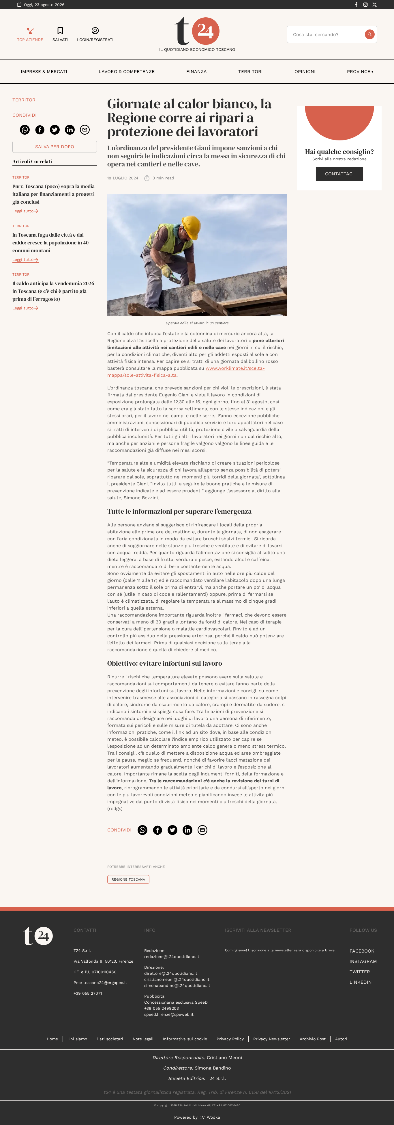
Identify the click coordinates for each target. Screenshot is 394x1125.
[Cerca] (370, 34)
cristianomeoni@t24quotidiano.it (176, 979)
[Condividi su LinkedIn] (70, 129)
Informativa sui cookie (185, 1039)
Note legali (143, 1039)
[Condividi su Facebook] (40, 129)
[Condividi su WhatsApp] (25, 129)
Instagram (363, 961)
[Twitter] (374, 4)
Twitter (360, 971)
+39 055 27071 (88, 993)
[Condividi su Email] (85, 129)
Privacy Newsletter (271, 1039)
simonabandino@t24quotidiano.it (177, 985)
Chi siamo (77, 1039)
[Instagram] (365, 4)
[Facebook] (356, 4)
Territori (250, 71)
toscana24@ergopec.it (105, 982)
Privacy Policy (230, 1039)
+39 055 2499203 (161, 1008)
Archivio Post (313, 1039)
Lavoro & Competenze (127, 71)
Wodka (213, 1117)
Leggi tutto (22, 211)
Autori (341, 1039)
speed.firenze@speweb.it (169, 1014)
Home (52, 1039)
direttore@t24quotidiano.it (170, 973)
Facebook (362, 951)
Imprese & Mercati (44, 71)
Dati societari (110, 1039)
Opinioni (305, 71)
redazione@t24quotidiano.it (171, 956)
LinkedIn (361, 982)
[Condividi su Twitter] (55, 129)
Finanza (196, 71)
